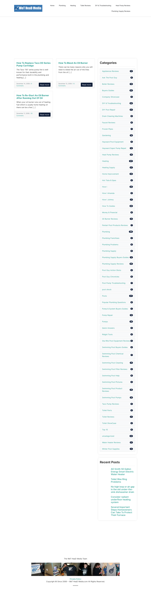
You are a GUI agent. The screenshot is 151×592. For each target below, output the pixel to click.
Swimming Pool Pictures (112, 382)
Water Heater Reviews (111, 442)
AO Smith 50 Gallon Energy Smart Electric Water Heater (122, 472)
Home (52, 5)
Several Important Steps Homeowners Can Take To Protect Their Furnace (121, 511)
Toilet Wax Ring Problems (119, 480)
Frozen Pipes (107, 129)
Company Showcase (110, 97)
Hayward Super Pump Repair (114, 148)
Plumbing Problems (110, 244)
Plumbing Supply (109, 251)
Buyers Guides (108, 90)
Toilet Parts (107, 410)
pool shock (106, 289)
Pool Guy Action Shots (111, 270)
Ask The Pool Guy (109, 77)
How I (104, 187)
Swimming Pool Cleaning (112, 363)
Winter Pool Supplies (110, 449)
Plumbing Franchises (110, 238)
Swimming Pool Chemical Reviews (112, 355)
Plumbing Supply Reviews (121, 11)
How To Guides (108, 206)
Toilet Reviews (85, 5)
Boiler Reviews (108, 84)
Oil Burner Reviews (110, 219)
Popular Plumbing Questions (114, 302)
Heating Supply (108, 167)
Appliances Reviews (110, 71)
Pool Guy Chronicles (110, 277)
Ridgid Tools (107, 334)
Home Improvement (110, 174)
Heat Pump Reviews (123, 5)
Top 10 (105, 430)
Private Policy (75, 579)
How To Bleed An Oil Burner (73, 63)
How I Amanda (108, 193)
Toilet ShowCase (109, 423)
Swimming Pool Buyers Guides (115, 347)
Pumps (105, 321)
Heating (73, 5)
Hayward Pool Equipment (112, 142)
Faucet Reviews (108, 122)
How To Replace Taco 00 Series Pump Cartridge (33, 64)
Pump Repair (107, 315)
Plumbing (62, 5)
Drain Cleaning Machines (112, 116)
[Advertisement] (75, 37)
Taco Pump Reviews (110, 404)
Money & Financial (109, 212)
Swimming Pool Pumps (111, 397)
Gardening (106, 135)
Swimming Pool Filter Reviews (114, 369)
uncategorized (108, 436)
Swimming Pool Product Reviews (112, 389)
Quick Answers (108, 328)
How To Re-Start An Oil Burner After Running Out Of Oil (32, 96)
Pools (104, 296)
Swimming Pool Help (110, 375)
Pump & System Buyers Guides (115, 309)
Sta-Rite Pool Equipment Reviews (116, 341)
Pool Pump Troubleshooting (113, 283)
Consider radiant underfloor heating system (121, 500)
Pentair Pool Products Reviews (115, 225)
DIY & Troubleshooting (103, 5)
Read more (44, 85)
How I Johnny (108, 199)
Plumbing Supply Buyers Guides (115, 257)
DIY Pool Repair (108, 110)
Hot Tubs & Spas (109, 180)
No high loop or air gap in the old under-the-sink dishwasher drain (122, 489)
